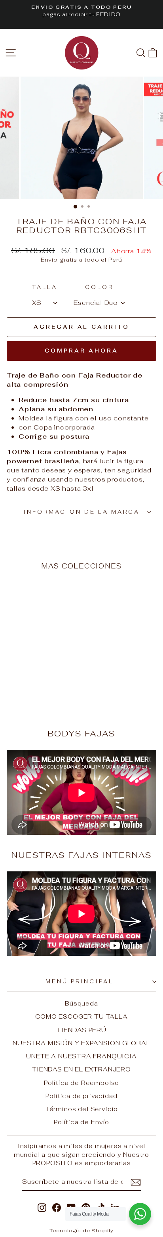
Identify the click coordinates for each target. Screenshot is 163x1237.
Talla (44, 287)
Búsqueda (81, 1003)
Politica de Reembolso (81, 1083)
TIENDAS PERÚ (81, 1030)
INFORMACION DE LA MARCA (81, 512)
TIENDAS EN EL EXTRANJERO (81, 1069)
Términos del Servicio (81, 1109)
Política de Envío (81, 1122)
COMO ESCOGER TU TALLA (81, 1016)
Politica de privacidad (81, 1096)
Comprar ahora (81, 350)
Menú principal (79, 981)
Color (99, 287)
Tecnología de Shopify (81, 1230)
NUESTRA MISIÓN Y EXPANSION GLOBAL (81, 1043)
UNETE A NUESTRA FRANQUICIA (81, 1056)
